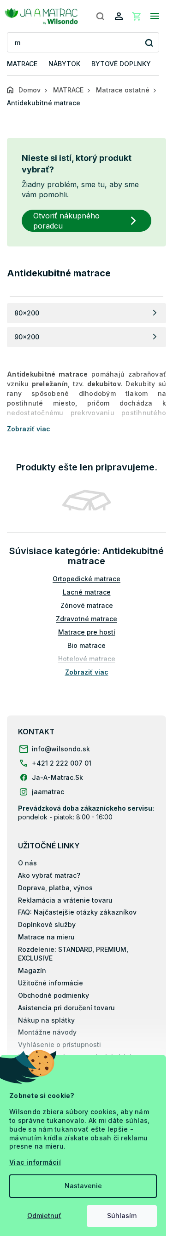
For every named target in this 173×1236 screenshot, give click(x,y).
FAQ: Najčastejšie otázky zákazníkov (77, 912)
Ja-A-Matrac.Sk (57, 777)
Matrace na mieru (46, 937)
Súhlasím (122, 1215)
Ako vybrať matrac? (49, 875)
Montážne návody (47, 1032)
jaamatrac (48, 791)
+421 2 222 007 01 (61, 763)
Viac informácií (35, 1162)
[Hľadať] (100, 16)
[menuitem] (22, 64)
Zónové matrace (86, 605)
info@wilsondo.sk (61, 749)
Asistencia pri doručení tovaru (66, 1008)
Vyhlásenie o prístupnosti (59, 1044)
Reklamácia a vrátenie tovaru (65, 900)
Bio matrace (86, 645)
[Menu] (154, 16)
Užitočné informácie (50, 983)
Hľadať (148, 42)
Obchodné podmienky (53, 995)
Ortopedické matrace (86, 579)
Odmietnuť (44, 1215)
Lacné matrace (87, 592)
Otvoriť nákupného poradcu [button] (66, 220)
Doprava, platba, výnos (55, 888)
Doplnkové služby (47, 924)
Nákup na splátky (46, 1020)
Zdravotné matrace (86, 619)
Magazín (32, 970)
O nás (27, 863)
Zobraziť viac (86, 672)
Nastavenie (83, 1186)
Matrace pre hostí (86, 632)
